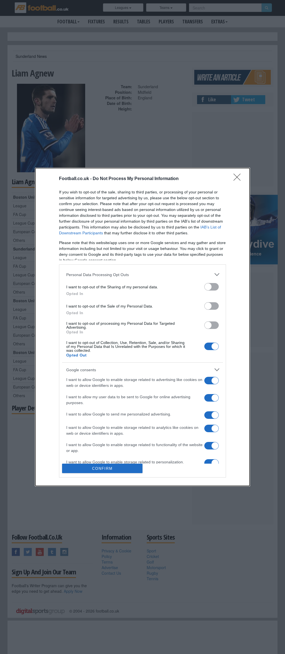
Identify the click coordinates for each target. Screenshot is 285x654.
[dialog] (142, 327)
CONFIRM (102, 468)
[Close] (239, 179)
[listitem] (142, 274)
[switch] (211, 287)
